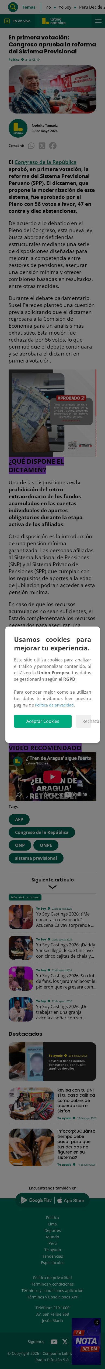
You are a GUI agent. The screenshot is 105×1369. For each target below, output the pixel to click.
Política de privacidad (54, 705)
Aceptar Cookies (42, 721)
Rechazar (86, 721)
